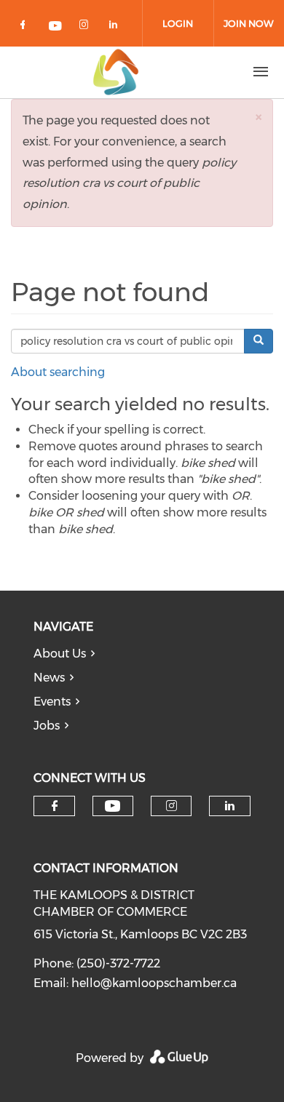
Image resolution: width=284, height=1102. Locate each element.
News (49, 677)
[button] (258, 116)
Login (177, 23)
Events (52, 701)
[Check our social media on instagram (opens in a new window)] (87, 27)
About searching (58, 372)
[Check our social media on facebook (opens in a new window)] (25, 27)
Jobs (46, 725)
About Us (59, 653)
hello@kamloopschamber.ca (154, 983)
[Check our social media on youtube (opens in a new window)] (56, 27)
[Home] (116, 72)
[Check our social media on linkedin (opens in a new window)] (117, 27)
